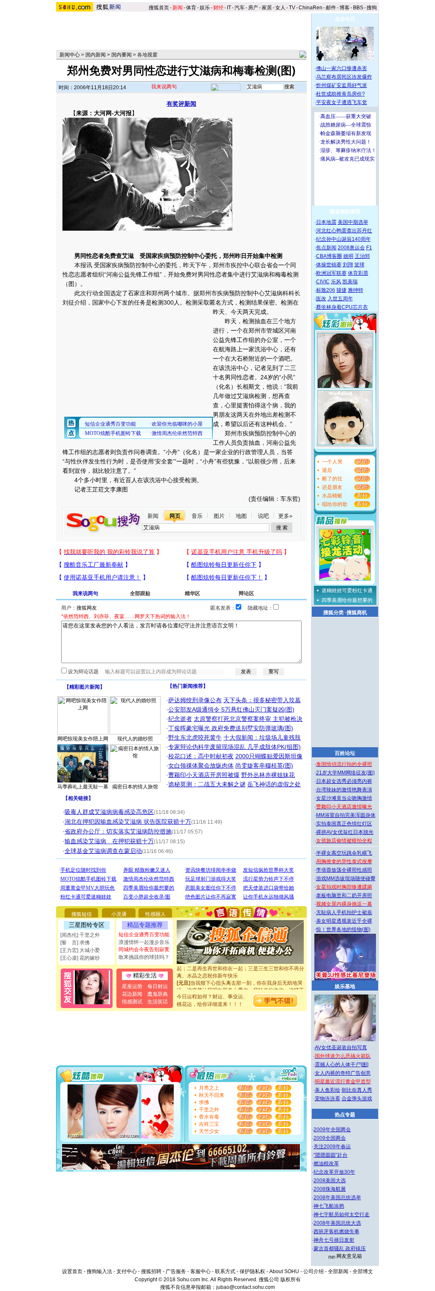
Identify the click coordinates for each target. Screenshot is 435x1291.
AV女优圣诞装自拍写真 (341, 1048)
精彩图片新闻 (84, 687)
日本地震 (326, 222)
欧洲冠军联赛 (331, 273)
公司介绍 (313, 1271)
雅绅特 (355, 290)
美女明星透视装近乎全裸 (344, 921)
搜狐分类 (333, 613)
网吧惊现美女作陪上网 (82, 739)
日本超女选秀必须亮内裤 (344, 781)
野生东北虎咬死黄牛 (195, 737)
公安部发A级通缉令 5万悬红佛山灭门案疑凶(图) (231, 709)
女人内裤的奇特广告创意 (343, 1073)
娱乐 (205, 8)
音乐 (197, 516)
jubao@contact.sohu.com (245, 1287)
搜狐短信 (81, 914)
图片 (219, 516)
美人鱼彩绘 (327, 1090)
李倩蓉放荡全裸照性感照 (344, 870)
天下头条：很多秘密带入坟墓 (262, 700)
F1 (369, 248)
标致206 (325, 290)
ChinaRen (310, 8)
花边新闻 (132, 994)
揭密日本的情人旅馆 (135, 787)
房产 (253, 8)
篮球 (359, 265)
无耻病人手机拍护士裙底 (344, 912)
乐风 (336, 282)
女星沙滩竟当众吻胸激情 (344, 798)
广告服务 (176, 1271)
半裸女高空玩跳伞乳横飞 (344, 853)
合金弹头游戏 (357, 1099)
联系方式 (225, 1271)
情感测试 (132, 1002)
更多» (285, 516)
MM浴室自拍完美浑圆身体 (346, 815)
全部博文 (363, 1271)
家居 (267, 8)
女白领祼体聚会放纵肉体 (201, 765)
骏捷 (341, 290)
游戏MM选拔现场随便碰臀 (346, 878)
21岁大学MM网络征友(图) (345, 773)
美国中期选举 (353, 222)
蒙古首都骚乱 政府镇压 (340, 1248)
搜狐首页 (159, 8)
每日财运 (157, 986)
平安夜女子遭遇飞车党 (341, 102)
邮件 (331, 8)
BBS (358, 8)
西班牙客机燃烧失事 (336, 1232)
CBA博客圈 (329, 256)
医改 (321, 299)
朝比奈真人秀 (357, 1090)
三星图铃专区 (87, 924)
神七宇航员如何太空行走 (342, 1215)
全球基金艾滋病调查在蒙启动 (103, 850)
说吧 (263, 516)
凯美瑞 (350, 282)
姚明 (348, 256)
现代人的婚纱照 (135, 739)
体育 (191, 8)
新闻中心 (69, 55)
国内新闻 (95, 55)
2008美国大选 (330, 1181)
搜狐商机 (357, 613)
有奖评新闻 (181, 103)
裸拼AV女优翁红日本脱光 (344, 832)
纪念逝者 (180, 718)
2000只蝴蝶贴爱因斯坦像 (268, 756)
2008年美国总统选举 (337, 1198)
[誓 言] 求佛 (75, 943)
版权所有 (290, 1280)
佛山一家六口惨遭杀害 (341, 68)
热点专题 (345, 1115)
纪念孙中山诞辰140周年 (343, 239)
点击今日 (345, 19)
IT (229, 8)
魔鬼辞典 (157, 994)
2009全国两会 (330, 1138)
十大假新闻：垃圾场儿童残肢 (262, 737)
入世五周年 (340, 299)
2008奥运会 (351, 248)
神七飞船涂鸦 (329, 1206)
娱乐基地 (345, 986)
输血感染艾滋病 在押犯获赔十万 (109, 841)
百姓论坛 (345, 753)
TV (292, 8)
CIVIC (323, 282)
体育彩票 (358, 273)
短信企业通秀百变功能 (144, 935)
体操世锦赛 (329, 265)
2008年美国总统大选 (337, 1223)
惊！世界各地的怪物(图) (343, 929)
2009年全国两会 (332, 1130)
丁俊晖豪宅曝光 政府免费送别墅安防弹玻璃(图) (230, 728)
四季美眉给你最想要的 (347, 600)
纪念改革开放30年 (334, 1172)
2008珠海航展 (330, 1189)
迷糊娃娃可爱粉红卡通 (347, 590)
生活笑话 (157, 1002)
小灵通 (119, 914)
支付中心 (126, 1271)
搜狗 (372, 8)
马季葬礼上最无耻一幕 (82, 787)
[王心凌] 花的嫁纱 (80, 958)
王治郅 (362, 256)
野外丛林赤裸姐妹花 (268, 774)
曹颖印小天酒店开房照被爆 (204, 774)
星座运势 (132, 986)
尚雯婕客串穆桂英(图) (264, 765)
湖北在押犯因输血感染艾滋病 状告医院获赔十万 (128, 821)
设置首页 (72, 1271)
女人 (280, 8)
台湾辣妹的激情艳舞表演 (344, 790)
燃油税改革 (326, 1164)
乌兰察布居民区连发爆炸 (344, 77)
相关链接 (78, 798)
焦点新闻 (326, 248)
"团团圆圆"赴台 (330, 1155)
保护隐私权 (252, 1271)
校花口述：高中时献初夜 (201, 756)
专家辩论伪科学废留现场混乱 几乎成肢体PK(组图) (234, 746)
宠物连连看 (327, 1099)
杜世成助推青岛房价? (340, 94)
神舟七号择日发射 (334, 1240)
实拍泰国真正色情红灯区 (344, 824)
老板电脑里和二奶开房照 (344, 895)
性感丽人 (155, 914)
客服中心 (200, 1271)
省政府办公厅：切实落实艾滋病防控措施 (118, 831)
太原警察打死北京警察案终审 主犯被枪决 (248, 718)
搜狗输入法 (99, 1271)
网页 (175, 516)
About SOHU (284, 1271)
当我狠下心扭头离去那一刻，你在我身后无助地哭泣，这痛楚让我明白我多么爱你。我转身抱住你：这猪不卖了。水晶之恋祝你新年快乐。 (240, 982)
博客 (344, 8)
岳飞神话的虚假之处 (274, 784)
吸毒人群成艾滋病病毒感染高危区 (109, 811)
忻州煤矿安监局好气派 (341, 85)
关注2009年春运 (332, 1147)
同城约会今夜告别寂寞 (144, 949)
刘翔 (348, 265)
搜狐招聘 (151, 1271)
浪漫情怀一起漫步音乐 (144, 942)
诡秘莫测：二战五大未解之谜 (207, 784)
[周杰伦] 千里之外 (80, 935)
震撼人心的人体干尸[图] (341, 1065)
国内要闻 (121, 55)
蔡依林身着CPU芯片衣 (342, 307)
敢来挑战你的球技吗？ (144, 957)
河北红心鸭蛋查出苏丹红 (344, 231)
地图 (241, 516)
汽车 (239, 8)
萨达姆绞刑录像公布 (195, 700)
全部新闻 (338, 1271)
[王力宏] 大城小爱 (80, 950)
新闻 (152, 516)
